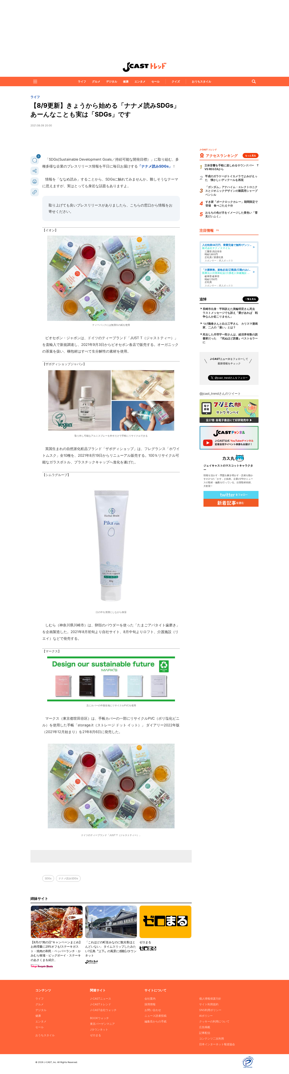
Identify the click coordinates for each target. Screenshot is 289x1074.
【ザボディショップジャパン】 (64, 364)
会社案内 (150, 998)
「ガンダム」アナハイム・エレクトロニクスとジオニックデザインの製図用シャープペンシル (231, 190)
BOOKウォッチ (99, 1018)
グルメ (96, 81)
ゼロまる (95, 1035)
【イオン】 (50, 230)
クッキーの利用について (214, 1021)
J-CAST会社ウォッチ (103, 1010)
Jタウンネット (99, 1029)
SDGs (48, 878)
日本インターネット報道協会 (217, 1044)
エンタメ (139, 81)
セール (155, 81)
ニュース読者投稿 (155, 1015)
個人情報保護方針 (210, 998)
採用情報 (150, 1004)
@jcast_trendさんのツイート (220, 393)
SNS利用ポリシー (210, 1010)
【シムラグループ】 (56, 475)
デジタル (111, 81)
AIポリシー (206, 1015)
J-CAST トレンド (144, 67)
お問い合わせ (152, 1010)
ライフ (82, 81)
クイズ (176, 81)
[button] (35, 81)
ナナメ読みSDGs (68, 878)
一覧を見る (250, 299)
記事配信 (204, 1032)
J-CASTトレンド (100, 1004)
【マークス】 (51, 651)
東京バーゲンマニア (102, 1023)
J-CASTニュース (100, 998)
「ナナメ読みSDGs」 (155, 166)
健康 (126, 81)
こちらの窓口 (140, 205)
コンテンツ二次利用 (211, 1038)
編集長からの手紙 (155, 1021)
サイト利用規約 (208, 1004)
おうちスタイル (201, 81)
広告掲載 (204, 1027)
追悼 (203, 299)
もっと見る (250, 155)
